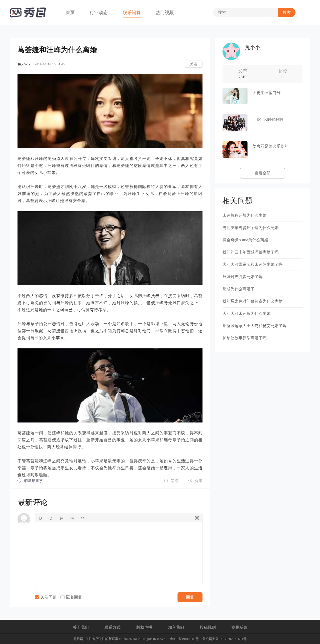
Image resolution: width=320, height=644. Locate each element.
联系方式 (112, 627)
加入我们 (176, 627)
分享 (195, 481)
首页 (70, 12)
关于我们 (81, 627)
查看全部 (262, 173)
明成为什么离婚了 (238, 289)
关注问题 (48, 597)
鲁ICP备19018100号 (184, 639)
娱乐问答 (132, 12)
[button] (40, 517)
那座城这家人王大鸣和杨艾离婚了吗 (254, 326)
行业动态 (99, 12)
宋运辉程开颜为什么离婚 (244, 215)
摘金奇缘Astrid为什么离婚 (245, 240)
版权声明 (144, 627)
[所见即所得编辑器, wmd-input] (118, 553)
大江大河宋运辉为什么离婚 (246, 313)
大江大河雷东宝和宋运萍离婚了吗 (252, 264)
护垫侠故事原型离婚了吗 (244, 338)
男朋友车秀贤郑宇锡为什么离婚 (250, 228)
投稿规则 (208, 627)
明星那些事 (30, 481)
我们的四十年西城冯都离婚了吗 (250, 252)
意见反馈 (240, 627)
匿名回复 (73, 597)
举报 (171, 481)
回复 (190, 597)
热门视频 (165, 12)
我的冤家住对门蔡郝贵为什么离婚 (252, 301)
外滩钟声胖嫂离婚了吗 (242, 277)
